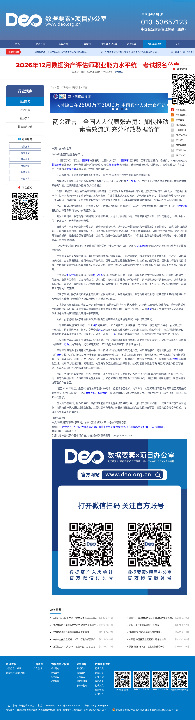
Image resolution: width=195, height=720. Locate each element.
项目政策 (63, 44)
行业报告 (99, 694)
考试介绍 (40, 44)
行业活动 (99, 677)
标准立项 (55, 672)
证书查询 (25, 159)
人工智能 (131, 181)
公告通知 (86, 44)
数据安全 (25, 118)
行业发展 (99, 668)
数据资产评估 (25, 126)
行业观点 (66, 87)
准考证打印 (82, 685)
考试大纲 (25, 165)
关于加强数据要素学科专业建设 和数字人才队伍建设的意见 (108, 52)
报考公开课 (82, 681)
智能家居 (103, 392)
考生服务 (131, 44)
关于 (177, 44)
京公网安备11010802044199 (130, 709)
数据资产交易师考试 (15, 672)
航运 (59, 354)
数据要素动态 (154, 44)
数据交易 (99, 672)
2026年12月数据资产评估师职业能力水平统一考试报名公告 (97, 65)
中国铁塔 (85, 160)
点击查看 (119, 72)
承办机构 (25, 178)
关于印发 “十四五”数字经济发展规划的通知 (171, 52)
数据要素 (25, 101)
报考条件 (25, 172)
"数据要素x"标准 (109, 44)
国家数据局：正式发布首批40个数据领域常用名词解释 (40, 52)
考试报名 (25, 146)
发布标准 (55, 681)
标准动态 (55, 668)
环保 (112, 334)
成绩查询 (25, 153)
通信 (149, 309)
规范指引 (99, 681)
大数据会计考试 (13, 668)
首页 (17, 44)
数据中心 (176, 359)
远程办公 (90, 392)
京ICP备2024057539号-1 (96, 709)
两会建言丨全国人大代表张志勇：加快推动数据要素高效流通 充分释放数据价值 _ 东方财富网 (112, 426)
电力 (66, 344)
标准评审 (55, 677)
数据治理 (25, 109)
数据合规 (99, 689)
